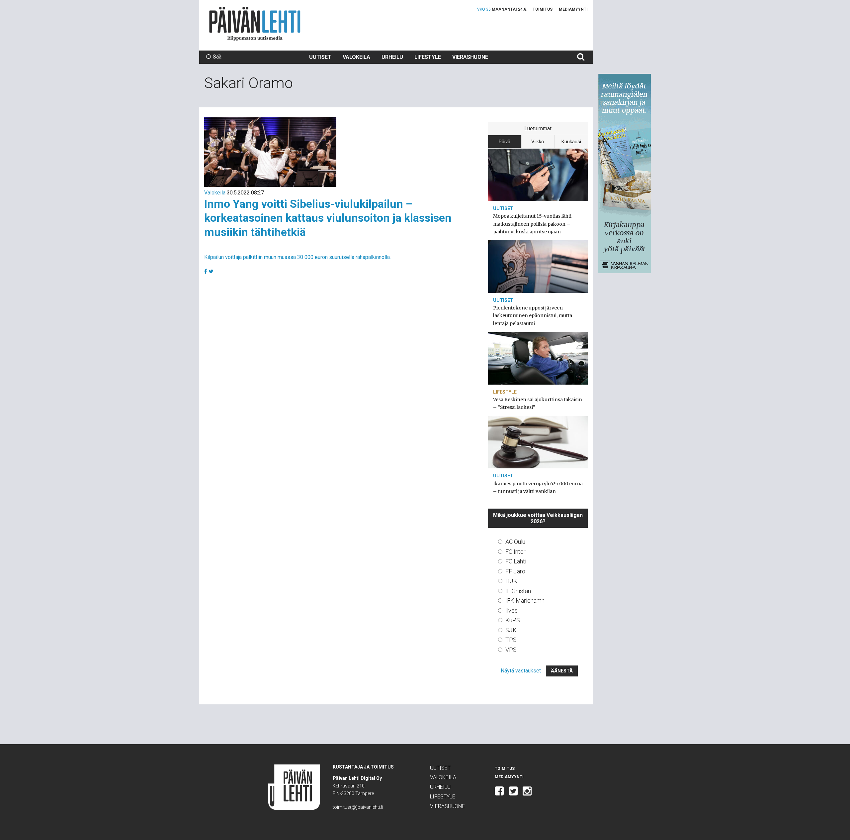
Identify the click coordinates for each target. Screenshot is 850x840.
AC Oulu (515, 541)
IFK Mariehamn (525, 600)
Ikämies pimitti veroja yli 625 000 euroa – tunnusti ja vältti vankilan (538, 487)
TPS (511, 639)
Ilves (511, 610)
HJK (511, 580)
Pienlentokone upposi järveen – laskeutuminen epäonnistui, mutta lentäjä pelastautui (532, 315)
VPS (511, 649)
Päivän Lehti (254, 24)
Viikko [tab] (537, 142)
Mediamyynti (573, 9)
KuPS (512, 620)
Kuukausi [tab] (571, 142)
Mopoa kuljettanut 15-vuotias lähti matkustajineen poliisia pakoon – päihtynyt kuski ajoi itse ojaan (532, 223)
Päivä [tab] (504, 142)
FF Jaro (515, 571)
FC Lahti (515, 561)
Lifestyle (427, 57)
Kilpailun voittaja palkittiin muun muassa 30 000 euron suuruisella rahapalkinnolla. (297, 257)
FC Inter (515, 551)
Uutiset (320, 57)
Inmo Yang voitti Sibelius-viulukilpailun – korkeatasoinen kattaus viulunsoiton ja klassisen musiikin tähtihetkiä (328, 218)
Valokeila (356, 57)
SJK (511, 630)
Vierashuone (470, 57)
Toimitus (542, 9)
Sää (217, 57)
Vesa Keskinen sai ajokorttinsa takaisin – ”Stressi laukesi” (537, 403)
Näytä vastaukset (521, 670)
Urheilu (392, 57)
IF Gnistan (518, 590)
